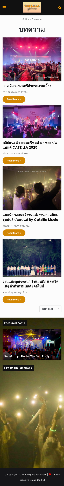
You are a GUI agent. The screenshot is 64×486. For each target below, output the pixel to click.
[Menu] (4, 9)
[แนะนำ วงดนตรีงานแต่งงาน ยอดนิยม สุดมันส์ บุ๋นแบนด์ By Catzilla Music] (32, 188)
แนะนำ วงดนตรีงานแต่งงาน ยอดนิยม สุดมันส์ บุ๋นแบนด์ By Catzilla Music (30, 217)
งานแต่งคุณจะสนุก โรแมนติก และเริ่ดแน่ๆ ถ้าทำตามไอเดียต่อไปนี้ (31, 284)
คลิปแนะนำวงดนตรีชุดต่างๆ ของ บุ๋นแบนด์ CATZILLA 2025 (30, 145)
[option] (32, 344)
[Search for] (59, 9)
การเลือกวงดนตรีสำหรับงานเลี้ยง (27, 86)
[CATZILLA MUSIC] (32, 7)
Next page (47, 308)
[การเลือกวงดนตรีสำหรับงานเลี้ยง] (32, 59)
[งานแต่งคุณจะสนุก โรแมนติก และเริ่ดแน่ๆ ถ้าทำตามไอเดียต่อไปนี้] (32, 258)
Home (27, 19)
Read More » (14, 99)
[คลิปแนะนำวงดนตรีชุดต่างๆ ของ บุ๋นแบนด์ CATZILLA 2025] (32, 121)
